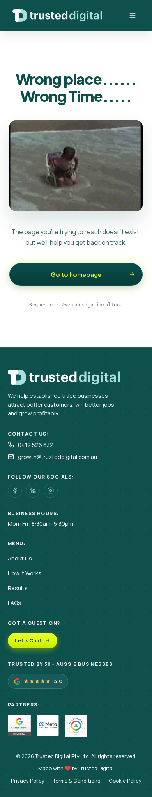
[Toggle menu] (132, 16)
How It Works (24, 573)
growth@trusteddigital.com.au (57, 457)
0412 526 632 (35, 444)
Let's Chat (28, 640)
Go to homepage (76, 274)
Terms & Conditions (76, 780)
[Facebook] (15, 491)
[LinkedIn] (33, 491)
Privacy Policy (27, 780)
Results (18, 588)
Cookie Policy (125, 780)
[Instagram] (51, 491)
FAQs (14, 603)
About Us (20, 558)
